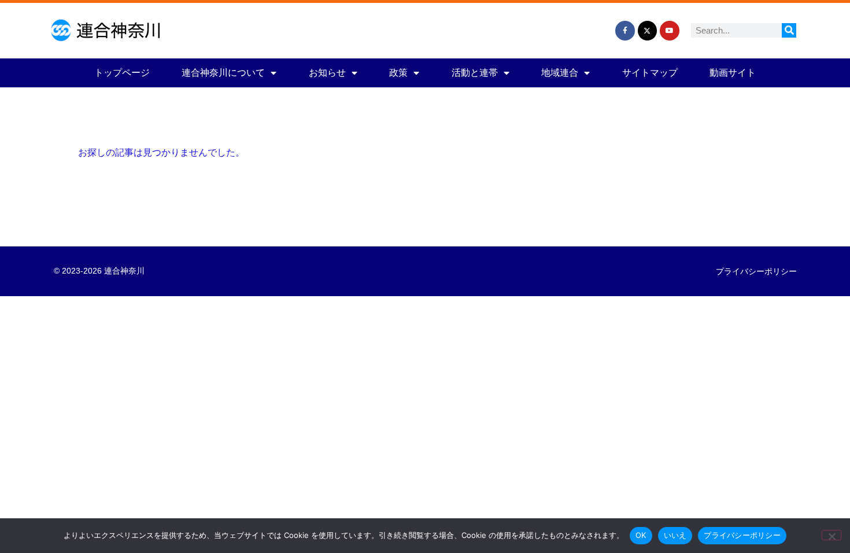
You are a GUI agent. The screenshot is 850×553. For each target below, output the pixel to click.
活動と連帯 (475, 73)
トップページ (122, 73)
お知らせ (327, 73)
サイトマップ (650, 73)
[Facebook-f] (625, 30)
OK (640, 535)
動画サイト (732, 73)
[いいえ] (831, 535)
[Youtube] (669, 30)
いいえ (675, 535)
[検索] (789, 30)
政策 (398, 73)
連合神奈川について (223, 73)
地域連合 (559, 73)
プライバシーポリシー (756, 271)
